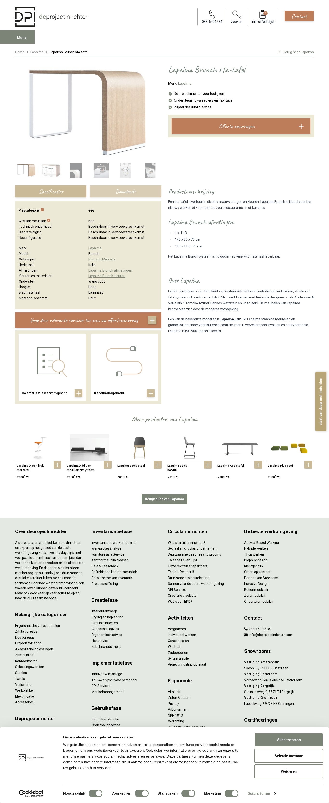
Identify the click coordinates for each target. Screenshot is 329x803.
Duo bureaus (24, 637)
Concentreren (178, 641)
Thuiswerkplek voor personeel (114, 680)
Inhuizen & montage (107, 674)
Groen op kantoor (257, 572)
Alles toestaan (289, 740)
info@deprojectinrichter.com (270, 635)
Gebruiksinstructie (105, 719)
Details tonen (258, 793)
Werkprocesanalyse (106, 548)
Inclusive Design (256, 584)
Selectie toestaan (289, 756)
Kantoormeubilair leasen (110, 560)
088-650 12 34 (259, 629)
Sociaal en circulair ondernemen (192, 548)
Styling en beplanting (107, 617)
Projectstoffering (28, 643)
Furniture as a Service (108, 554)
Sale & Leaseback (105, 566)
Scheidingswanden (29, 667)
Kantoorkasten (26, 661)
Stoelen (21, 673)
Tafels (20, 678)
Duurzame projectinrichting (188, 578)
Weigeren (289, 771)
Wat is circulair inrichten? (186, 542)
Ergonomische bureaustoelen (37, 626)
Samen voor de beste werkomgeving (196, 584)
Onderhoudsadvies (106, 725)
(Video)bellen (178, 652)
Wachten (174, 646)
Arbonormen (177, 709)
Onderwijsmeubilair (259, 601)
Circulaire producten (183, 595)
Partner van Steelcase (261, 578)
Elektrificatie (24, 696)
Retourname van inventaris (112, 578)
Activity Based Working (261, 542)
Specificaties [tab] (51, 191)
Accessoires (24, 702)
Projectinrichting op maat (187, 664)
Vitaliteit (174, 692)
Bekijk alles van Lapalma (164, 499)
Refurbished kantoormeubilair (114, 572)
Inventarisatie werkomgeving (114, 542)
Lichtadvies (100, 641)
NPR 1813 (175, 715)
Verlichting (23, 684)
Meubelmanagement (108, 692)
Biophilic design (256, 560)
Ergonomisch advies (107, 635)
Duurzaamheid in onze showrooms (194, 554)
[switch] (142, 793)
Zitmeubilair (24, 655)
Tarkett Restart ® (181, 572)
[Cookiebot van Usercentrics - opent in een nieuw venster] (31, 793)
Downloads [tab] (125, 191)
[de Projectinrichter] (51, 17)
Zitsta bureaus (26, 631)
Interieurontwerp (104, 611)
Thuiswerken (254, 554)
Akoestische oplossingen (34, 649)
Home (19, 52)
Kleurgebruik (253, 566)
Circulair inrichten (105, 623)
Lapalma (37, 52)
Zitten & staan (178, 697)
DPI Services (101, 686)
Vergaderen (177, 629)
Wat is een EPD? (180, 601)
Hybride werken (256, 548)
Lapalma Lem (230, 319)
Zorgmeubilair (255, 595)
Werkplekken (25, 690)
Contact (299, 16)
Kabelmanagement (106, 646)
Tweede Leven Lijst (182, 560)
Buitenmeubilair (256, 590)
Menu (22, 37)
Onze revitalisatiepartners (187, 566)
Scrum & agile (178, 658)
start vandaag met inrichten (320, 401)
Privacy (173, 704)
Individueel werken (182, 635)
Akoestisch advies (105, 629)
